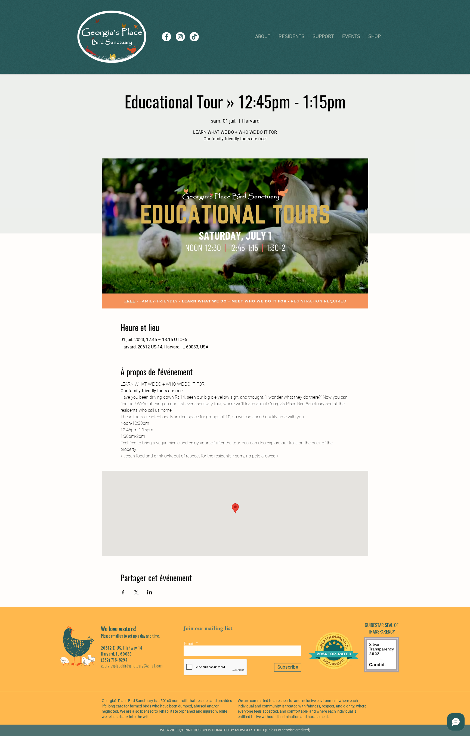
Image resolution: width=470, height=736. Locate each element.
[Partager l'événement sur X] (136, 592)
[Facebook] (166, 36)
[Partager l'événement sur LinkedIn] (149, 592)
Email (189, 643)
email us (117, 636)
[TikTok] (194, 36)
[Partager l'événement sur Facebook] (123, 592)
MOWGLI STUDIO (249, 730)
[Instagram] (180, 36)
